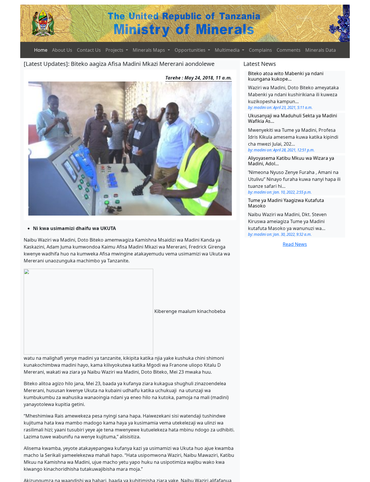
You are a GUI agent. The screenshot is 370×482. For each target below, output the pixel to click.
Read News (295, 244)
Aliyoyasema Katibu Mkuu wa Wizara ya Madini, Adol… (291, 161)
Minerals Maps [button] (149, 50)
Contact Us (89, 50)
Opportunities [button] (191, 50)
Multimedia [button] (228, 50)
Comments (289, 50)
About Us (62, 50)
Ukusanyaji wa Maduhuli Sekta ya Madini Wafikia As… (292, 118)
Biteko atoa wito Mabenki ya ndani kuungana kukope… (285, 76)
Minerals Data (320, 50)
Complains (260, 50)
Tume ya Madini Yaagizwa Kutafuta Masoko (286, 203)
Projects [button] (115, 50)
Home (40, 50)
